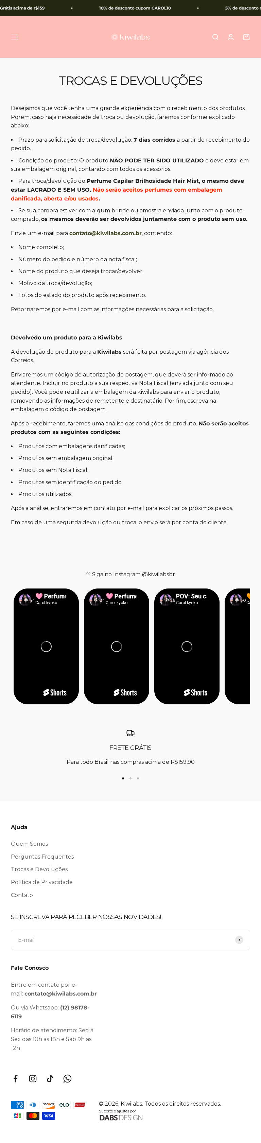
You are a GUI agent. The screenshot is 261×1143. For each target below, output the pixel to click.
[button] (46, 646)
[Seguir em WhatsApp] (67, 1078)
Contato (22, 895)
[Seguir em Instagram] (32, 1078)
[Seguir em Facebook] (15, 1078)
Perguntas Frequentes (42, 857)
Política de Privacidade (42, 882)
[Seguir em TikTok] (50, 1078)
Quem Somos (29, 844)
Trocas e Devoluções (39, 869)
